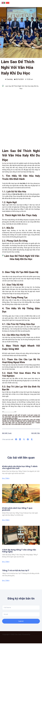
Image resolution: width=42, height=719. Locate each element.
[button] (16, 439)
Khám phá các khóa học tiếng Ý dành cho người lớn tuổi (20, 467)
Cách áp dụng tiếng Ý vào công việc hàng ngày (19, 550)
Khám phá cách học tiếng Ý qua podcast (17, 509)
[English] (3, 3)
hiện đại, (28, 196)
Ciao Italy (8, 416)
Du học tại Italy (7, 163)
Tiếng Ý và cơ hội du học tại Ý (15, 570)
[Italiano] (5, 3)
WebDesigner (35, 634)
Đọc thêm (5, 478)
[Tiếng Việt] (8, 3)
